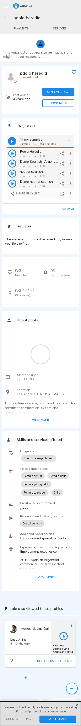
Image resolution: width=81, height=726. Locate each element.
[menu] (6, 6)
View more (40, 419)
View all (69, 209)
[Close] (77, 705)
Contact (65, 661)
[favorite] (74, 72)
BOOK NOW (58, 103)
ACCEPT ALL (57, 719)
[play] (12, 153)
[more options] (70, 153)
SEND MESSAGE (58, 92)
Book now (45, 661)
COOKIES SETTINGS (19, 719)
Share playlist (27, 193)
